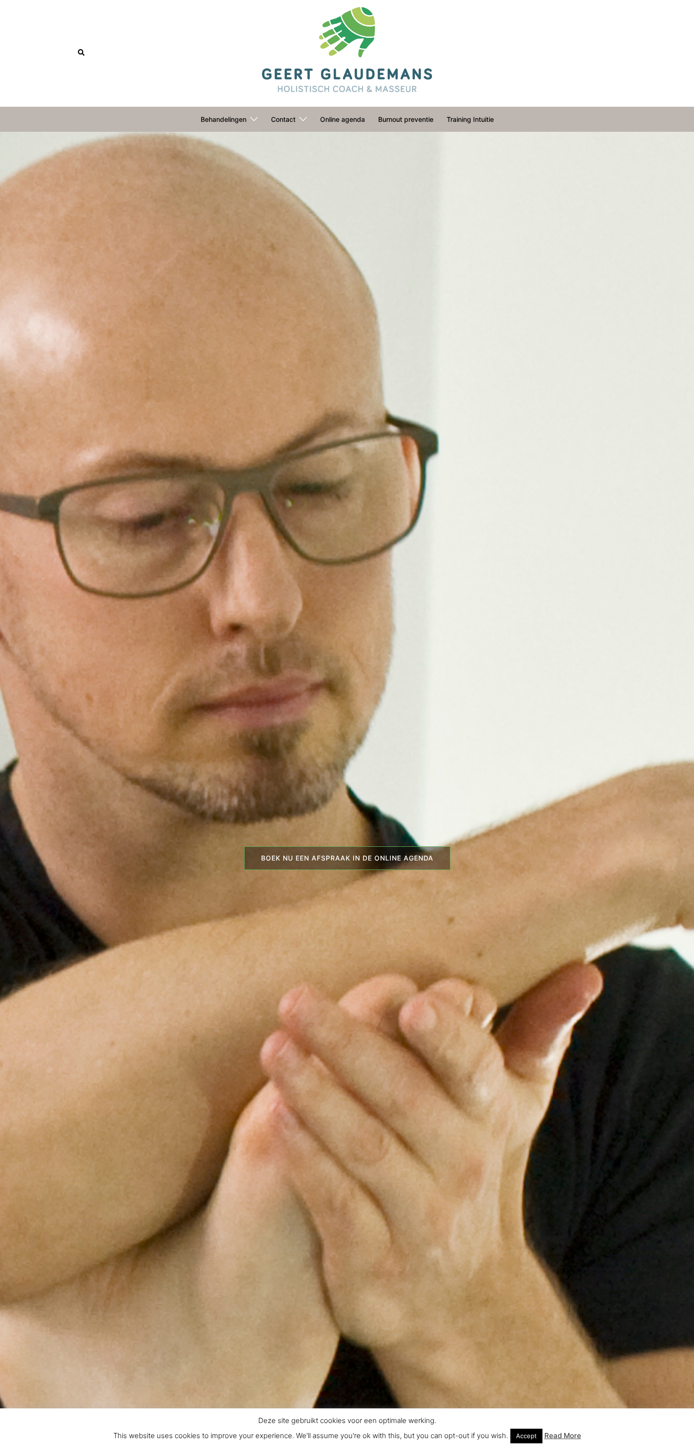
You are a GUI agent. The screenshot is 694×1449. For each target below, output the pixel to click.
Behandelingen (223, 119)
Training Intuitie (470, 119)
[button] (81, 53)
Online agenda (342, 119)
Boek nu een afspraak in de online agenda (347, 858)
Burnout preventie (405, 119)
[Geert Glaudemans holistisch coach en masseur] (347, 52)
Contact (283, 119)
